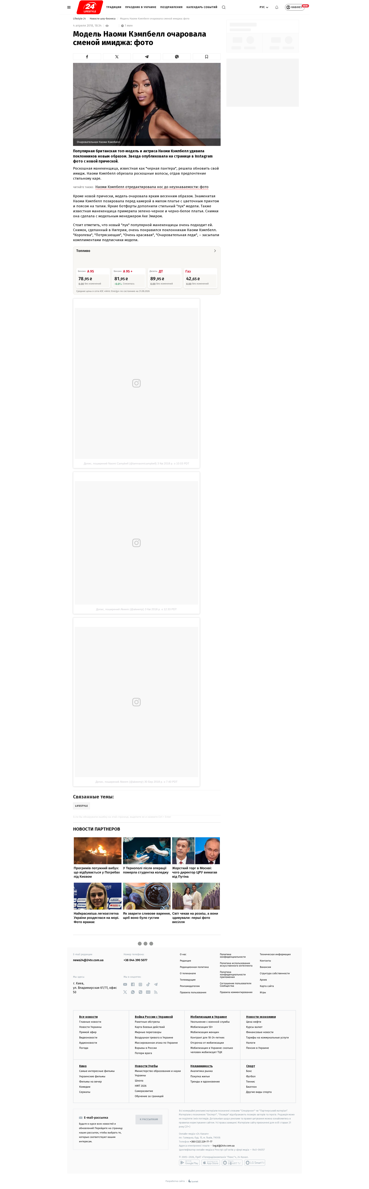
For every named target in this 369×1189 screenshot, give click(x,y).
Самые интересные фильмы (97, 1071)
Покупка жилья (200, 1076)
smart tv (232, 1162)
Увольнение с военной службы (210, 1021)
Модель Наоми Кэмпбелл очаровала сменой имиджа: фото (154, 18)
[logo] (90, 7)
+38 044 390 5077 (135, 960)
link (125, 984)
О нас (183, 954)
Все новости (88, 1017)
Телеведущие (188, 980)
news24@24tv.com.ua (88, 960)
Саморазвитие (144, 1091)
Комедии (84, 1086)
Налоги (250, 1042)
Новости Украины (90, 1027)
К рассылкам (149, 1119)
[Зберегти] (207, 57)
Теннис (250, 1081)
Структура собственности (275, 973)
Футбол (251, 1076)
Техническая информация (275, 954)
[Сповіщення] (276, 7)
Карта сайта (267, 986)
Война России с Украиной (154, 1017)
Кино (83, 1066)
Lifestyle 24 (79, 18)
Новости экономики (261, 1017)
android (189, 1162)
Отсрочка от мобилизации (207, 1042)
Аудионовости (88, 1042)
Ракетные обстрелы (147, 1021)
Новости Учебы (146, 1066)
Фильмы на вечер (90, 1081)
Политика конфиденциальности (233, 955)
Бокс (249, 1071)
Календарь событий (201, 7)
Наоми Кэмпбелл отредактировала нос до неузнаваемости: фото (152, 187)
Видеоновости (88, 1037)
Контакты (265, 961)
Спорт (250, 1066)
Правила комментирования (236, 992)
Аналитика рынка (201, 1071)
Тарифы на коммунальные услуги (267, 1037)
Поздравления (171, 7)
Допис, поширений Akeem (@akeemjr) (120, 609)
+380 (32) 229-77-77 (201, 1141)
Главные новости (90, 1021)
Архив (263, 980)
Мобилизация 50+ (201, 1027)
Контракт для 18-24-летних (207, 1037)
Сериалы (84, 1092)
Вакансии (265, 967)
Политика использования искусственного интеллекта (236, 964)
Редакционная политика (194, 967)
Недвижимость (201, 1066)
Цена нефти (253, 1021)
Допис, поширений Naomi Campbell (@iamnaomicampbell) (120, 463)
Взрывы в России (146, 1048)
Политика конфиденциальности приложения (233, 974)
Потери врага (143, 1053)
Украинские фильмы (92, 1076)
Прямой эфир (87, 1032)
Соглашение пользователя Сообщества (235, 984)
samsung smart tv (254, 1162)
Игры (263, 992)
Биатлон (251, 1086)
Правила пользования (193, 992)
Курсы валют (254, 1027)
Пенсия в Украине (257, 1048)
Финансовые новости (259, 1032)
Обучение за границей (149, 1096)
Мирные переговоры (148, 1032)
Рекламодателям (190, 986)
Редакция (185, 961)
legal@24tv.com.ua (223, 1145)
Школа (139, 1080)
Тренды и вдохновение (205, 1081)
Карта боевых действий (150, 1027)
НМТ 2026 (141, 1085)
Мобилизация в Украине (208, 1017)
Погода (83, 1048)
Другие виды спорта (259, 1092)
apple (211, 1162)
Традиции (113, 7)
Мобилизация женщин (204, 1032)
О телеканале (188, 973)
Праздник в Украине (140, 7)
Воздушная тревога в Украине (154, 1037)
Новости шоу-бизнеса (103, 18)
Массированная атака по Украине (156, 1042)
